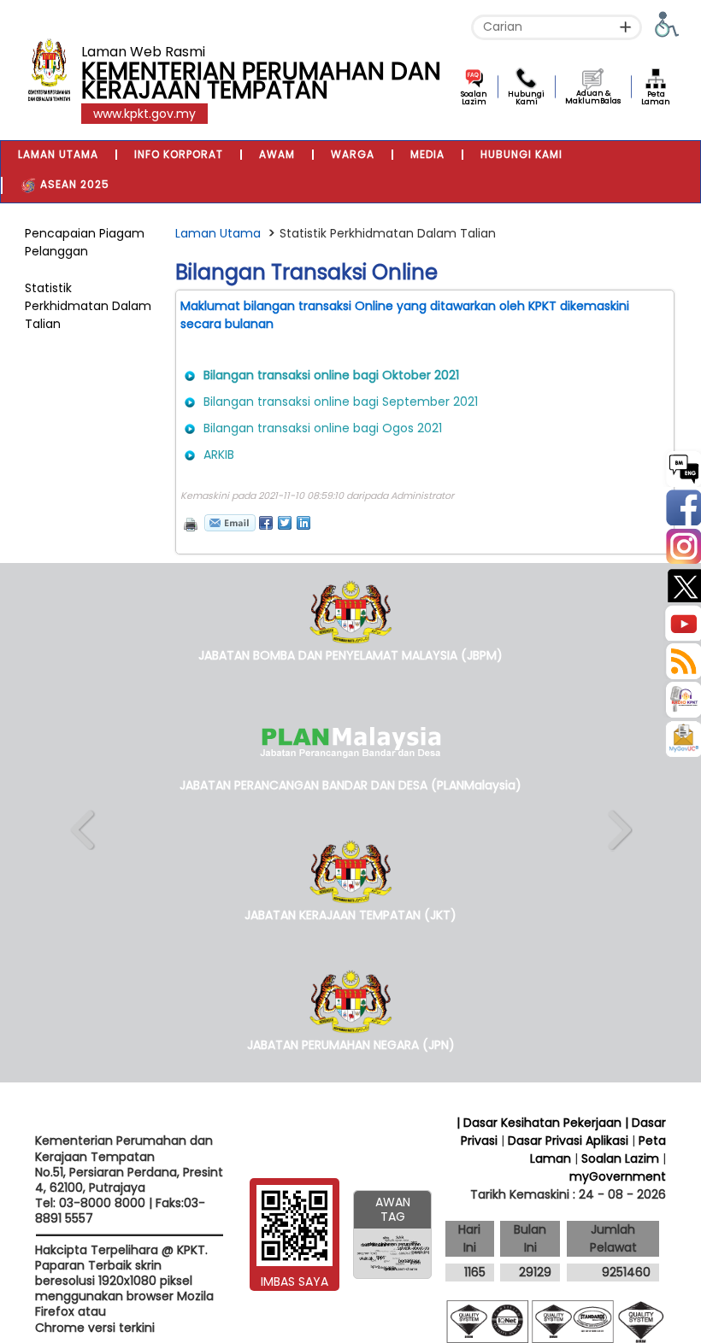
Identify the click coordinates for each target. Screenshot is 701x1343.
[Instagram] (682, 544)
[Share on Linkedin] (303, 523)
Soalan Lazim (474, 98)
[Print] (188, 523)
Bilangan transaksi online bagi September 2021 (340, 401)
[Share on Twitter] (285, 523)
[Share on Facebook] (266, 523)
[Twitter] (682, 583)
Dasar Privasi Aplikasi (568, 1140)
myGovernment (617, 1176)
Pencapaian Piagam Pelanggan (84, 242)
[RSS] (682, 660)
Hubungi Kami (526, 98)
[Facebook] (682, 506)
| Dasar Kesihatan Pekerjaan (541, 1122)
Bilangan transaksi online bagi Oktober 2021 (331, 375)
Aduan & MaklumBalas (593, 97)
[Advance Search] (625, 27)
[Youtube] (682, 621)
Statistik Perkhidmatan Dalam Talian (88, 305)
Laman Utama (218, 233)
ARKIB (218, 454)
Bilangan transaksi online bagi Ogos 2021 (322, 428)
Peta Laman (655, 98)
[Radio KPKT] (682, 698)
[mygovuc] (683, 740)
